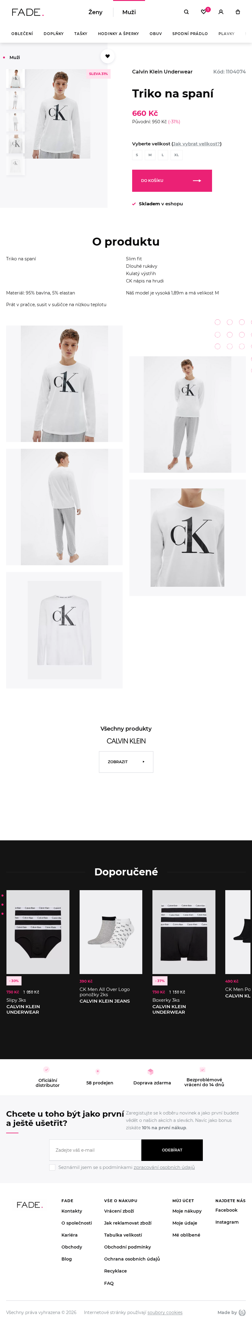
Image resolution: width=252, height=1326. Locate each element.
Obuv (156, 34)
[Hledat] (186, 12)
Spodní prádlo (190, 34)
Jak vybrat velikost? (196, 144)
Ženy (95, 12)
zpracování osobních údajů (164, 1167)
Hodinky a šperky (118, 34)
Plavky (227, 34)
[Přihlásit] (221, 12)
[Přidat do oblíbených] (107, 56)
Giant (241, 1312)
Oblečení (22, 34)
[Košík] (238, 12)
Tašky (81, 34)
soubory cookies (165, 1312)
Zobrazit (118, 762)
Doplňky (54, 34)
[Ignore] (126, 1171)
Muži (129, 12)
